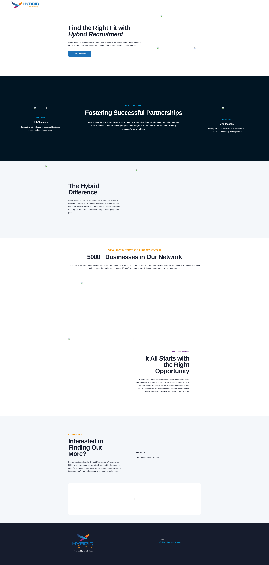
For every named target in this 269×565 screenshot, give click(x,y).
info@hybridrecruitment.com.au (147, 457)
